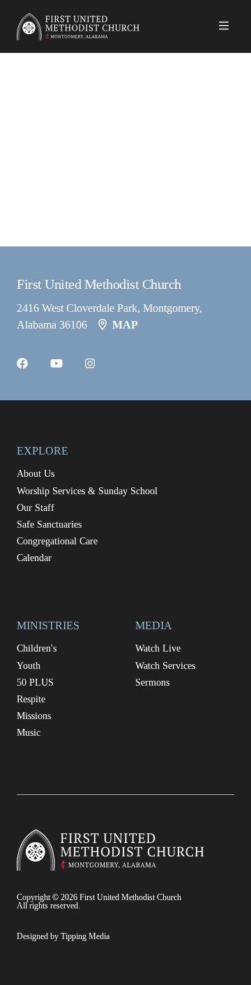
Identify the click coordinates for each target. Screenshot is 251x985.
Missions (34, 716)
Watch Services (165, 666)
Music (28, 732)
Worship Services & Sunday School (87, 491)
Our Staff (35, 508)
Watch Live (158, 648)
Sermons (152, 682)
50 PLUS (35, 682)
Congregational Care (57, 541)
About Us (35, 473)
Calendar (34, 558)
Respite (31, 699)
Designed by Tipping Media (63, 936)
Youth (28, 666)
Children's (36, 648)
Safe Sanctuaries (49, 524)
